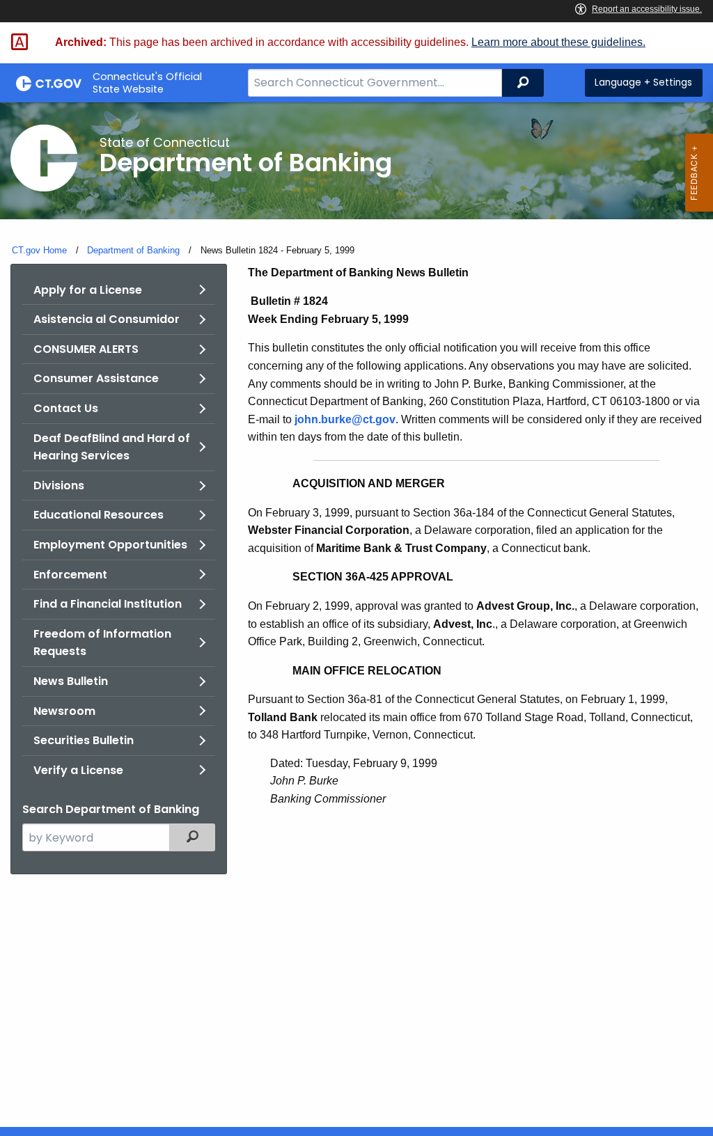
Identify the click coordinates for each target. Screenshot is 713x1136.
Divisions (58, 486)
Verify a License (78, 770)
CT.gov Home (39, 250)
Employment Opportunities (110, 545)
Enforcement (70, 575)
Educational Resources (98, 515)
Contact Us (65, 408)
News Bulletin (70, 681)
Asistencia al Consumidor (106, 319)
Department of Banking (133, 250)
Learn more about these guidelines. (558, 42)
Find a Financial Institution (107, 604)
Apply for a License (87, 290)
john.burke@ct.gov (345, 419)
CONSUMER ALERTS (86, 349)
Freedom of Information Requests (102, 643)
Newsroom (64, 711)
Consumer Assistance (96, 378)
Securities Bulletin (83, 740)
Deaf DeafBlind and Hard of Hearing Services (111, 447)
